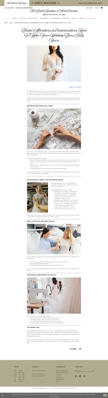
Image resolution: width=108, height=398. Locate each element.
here (57, 396)
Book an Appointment (62, 370)
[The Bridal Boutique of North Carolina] (54, 12)
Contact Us (59, 374)
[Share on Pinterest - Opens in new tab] (80, 349)
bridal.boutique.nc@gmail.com (39, 388)
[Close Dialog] (2, 395)
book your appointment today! (91, 3)
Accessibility (59, 379)
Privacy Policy (60, 377)
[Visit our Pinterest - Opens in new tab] (84, 376)
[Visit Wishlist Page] (102, 8)
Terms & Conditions (61, 372)
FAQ (57, 381)
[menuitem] (16, 3)
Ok (105, 395)
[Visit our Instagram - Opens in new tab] (80, 376)
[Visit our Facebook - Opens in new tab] (76, 376)
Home (5, 23)
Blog (11, 23)
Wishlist (58, 376)
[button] (97, 8)
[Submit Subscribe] (93, 371)
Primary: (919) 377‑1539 (38, 370)
